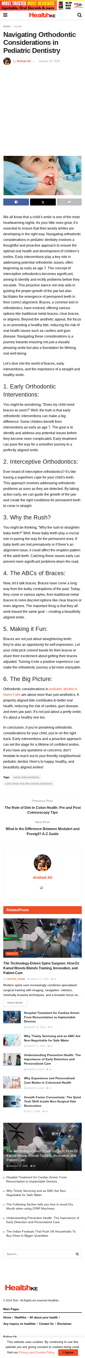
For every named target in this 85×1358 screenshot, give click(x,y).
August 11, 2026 (35, 1046)
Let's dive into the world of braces (28, 783)
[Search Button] (77, 1254)
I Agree (68, 1352)
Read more (15, 1002)
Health (18, 26)
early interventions (26, 777)
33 (50, 1088)
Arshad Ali (24, 61)
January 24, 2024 (49, 61)
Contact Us (46, 1323)
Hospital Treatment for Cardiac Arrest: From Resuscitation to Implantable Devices (52, 1017)
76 (50, 1069)
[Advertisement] (42, 110)
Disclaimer (64, 1323)
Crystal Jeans (16, 979)
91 (51, 1027)
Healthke (53, 1300)
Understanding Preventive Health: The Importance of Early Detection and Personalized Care (52, 1059)
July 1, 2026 (33, 1111)
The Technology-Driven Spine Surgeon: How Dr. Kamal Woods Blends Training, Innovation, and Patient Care (41, 968)
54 (51, 1046)
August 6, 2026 (35, 1069)
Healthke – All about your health (36, 1317)
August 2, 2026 (35, 1088)
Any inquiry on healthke (19, 1323)
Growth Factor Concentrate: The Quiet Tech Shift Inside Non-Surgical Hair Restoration (52, 1101)
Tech (15, 1300)
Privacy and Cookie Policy (36, 1352)
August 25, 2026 (35, 1027)
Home (6, 26)
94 (54, 979)
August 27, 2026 (39, 979)
